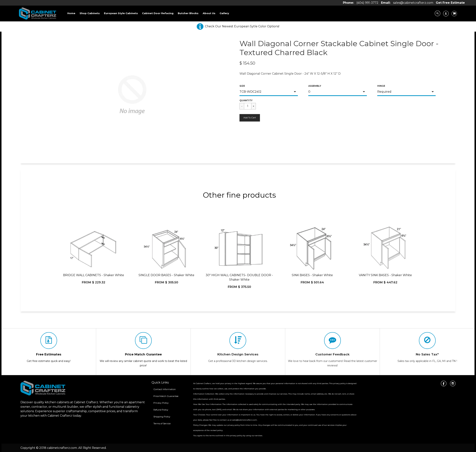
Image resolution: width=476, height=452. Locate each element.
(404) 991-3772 (367, 2)
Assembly (314, 85)
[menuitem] (71, 13)
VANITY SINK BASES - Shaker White (385, 275)
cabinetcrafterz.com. (62, 448)
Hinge (381, 85)
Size (242, 85)
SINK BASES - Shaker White (312, 275)
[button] (249, 118)
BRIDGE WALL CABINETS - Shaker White (93, 275)
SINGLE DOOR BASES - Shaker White (166, 275)
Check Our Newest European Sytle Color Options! (242, 26)
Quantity (246, 100)
